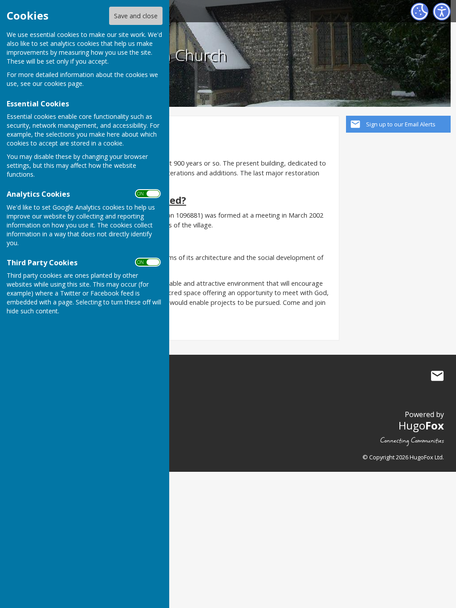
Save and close (136, 16)
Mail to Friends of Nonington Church (437, 375)
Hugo (421, 425)
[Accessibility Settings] (442, 11)
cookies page (63, 83)
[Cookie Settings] (419, 11)
